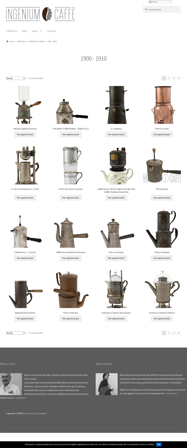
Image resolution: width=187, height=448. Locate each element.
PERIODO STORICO (37, 41)
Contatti (51, 30)
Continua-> (21, 397)
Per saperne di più (25, 134)
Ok (159, 445)
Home (12, 41)
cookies (42, 413)
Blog (24, 30)
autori (35, 30)
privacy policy (30, 413)
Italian (154, 2)
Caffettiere (11, 30)
